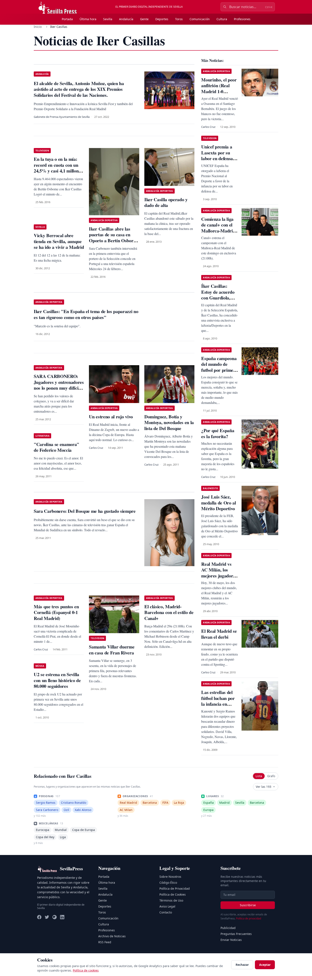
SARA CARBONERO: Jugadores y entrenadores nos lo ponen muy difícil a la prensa (59, 385)
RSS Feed (104, 942)
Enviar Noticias (231, 940)
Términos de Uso (171, 900)
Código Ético (168, 883)
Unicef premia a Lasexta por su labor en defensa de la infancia (217, 155)
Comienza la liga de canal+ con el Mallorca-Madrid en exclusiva (218, 227)
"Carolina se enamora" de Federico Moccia (56, 447)
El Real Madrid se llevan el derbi (219, 633)
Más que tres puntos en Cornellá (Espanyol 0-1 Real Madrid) (56, 612)
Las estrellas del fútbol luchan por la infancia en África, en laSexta (218, 701)
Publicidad (228, 928)
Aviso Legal (167, 906)
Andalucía (126, 19)
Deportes (161, 19)
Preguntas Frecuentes (236, 934)
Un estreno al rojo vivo (111, 416)
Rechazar (242, 965)
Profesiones (242, 19)
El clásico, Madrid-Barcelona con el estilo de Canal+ (168, 612)
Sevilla (107, 19)
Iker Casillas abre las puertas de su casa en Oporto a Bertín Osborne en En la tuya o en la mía (113, 237)
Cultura (221, 19)
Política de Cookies (172, 894)
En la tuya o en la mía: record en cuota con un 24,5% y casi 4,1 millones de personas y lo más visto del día (58, 170)
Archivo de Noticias (112, 936)
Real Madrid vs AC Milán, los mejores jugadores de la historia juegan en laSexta (219, 575)
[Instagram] (54, 917)
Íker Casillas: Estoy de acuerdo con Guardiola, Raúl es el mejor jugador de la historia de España (219, 300)
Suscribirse (248, 905)
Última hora (88, 19)
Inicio (38, 27)
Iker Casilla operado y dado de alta (166, 202)
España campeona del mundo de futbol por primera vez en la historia (219, 367)
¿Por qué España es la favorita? (217, 433)
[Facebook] (39, 917)
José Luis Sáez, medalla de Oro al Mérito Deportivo (218, 502)
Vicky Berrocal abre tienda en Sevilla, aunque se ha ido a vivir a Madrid (59, 241)
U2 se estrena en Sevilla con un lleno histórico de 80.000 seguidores (57, 680)
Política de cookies (86, 970)
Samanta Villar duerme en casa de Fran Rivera (111, 649)
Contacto (165, 912)
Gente (144, 19)
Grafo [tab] (271, 776)
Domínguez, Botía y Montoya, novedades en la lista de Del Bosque (169, 422)
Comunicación (200, 19)
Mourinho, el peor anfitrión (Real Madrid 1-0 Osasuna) (218, 88)
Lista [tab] (259, 776)
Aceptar (265, 965)
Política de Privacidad (174, 888)
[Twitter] (47, 917)
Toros (179, 19)
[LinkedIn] (62, 917)
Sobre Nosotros (170, 877)
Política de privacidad (248, 918)
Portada (67, 19)
